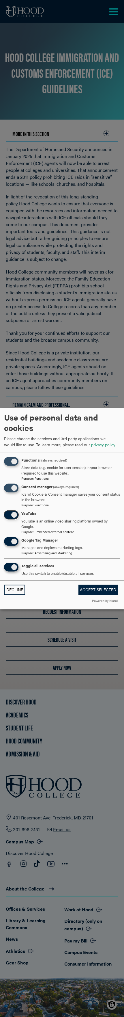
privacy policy (103, 444)
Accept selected (98, 590)
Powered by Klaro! (105, 600)
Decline (14, 590)
